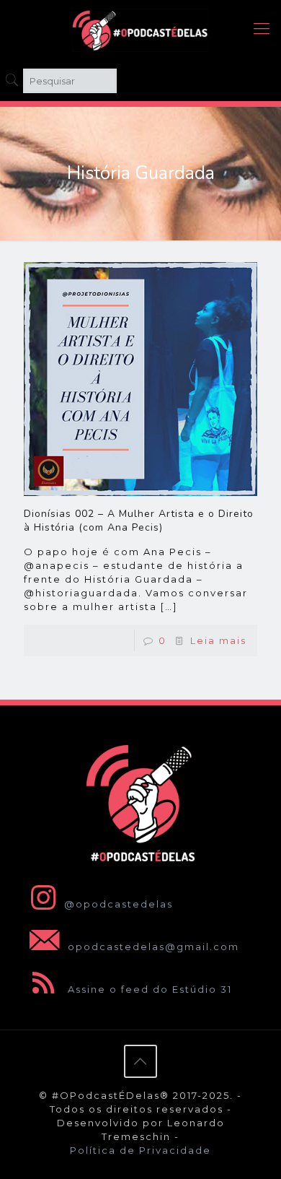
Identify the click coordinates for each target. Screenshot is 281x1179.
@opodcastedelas (118, 904)
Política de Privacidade (140, 1150)
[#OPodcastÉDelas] (140, 29)
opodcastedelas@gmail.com (151, 946)
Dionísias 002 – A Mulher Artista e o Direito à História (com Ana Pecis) (139, 520)
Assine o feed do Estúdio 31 (148, 989)
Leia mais (218, 640)
